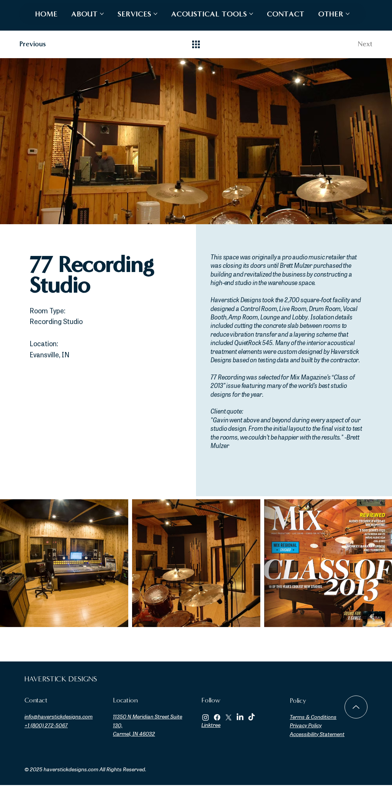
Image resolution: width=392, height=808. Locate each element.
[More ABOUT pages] (102, 14)
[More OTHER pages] (348, 14)
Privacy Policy (306, 726)
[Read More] (356, 707)
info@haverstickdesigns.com (58, 717)
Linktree (210, 725)
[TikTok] (251, 717)
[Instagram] (205, 717)
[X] (228, 717)
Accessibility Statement (317, 735)
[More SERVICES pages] (155, 14)
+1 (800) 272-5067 (46, 726)
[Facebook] (217, 717)
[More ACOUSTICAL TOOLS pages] (251, 14)
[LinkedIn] (240, 717)
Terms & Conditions (313, 717)
